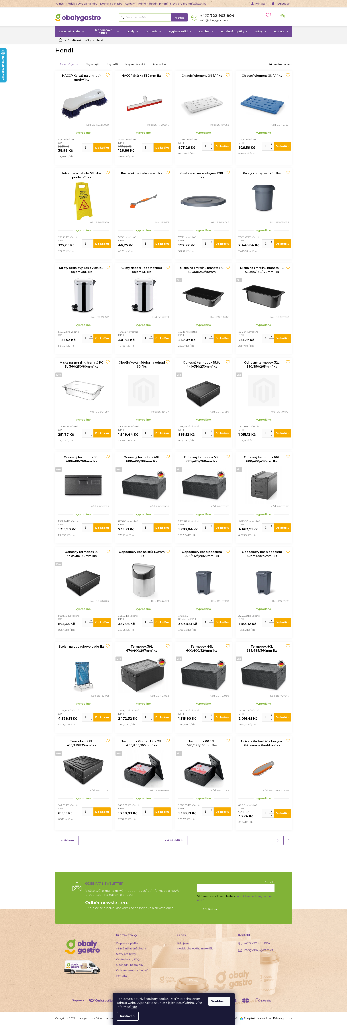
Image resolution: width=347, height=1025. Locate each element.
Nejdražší (112, 64)
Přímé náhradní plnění (153, 3)
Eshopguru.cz (282, 1018)
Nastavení (128, 1016)
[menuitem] (71, 31)
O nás (60, 3)
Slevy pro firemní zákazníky (188, 3)
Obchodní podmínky (129, 965)
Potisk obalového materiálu (195, 948)
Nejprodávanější (135, 64)
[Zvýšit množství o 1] (91, 145)
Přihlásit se (210, 909)
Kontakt (130, 3)
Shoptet (249, 1018)
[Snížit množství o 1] (91, 150)
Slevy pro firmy (126, 954)
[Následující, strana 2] (278, 840)
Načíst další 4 (173, 840)
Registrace (283, 3)
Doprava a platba (111, 3)
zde (134, 1007)
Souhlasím (219, 1001)
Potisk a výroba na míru (81, 3)
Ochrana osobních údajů (132, 970)
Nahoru (69, 840)
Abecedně (159, 64)
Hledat (179, 17)
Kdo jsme (183, 943)
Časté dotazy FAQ (128, 959)
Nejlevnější (92, 64)
